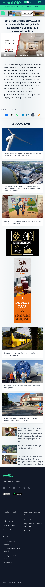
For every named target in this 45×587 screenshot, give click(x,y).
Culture (20, 7)
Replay (7, 7)
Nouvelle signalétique (32, 531)
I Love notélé (7, 563)
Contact (5, 516)
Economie (36, 7)
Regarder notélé (9, 525)
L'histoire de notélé (9, 512)
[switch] (26, 2)
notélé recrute (8, 521)
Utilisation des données (11, 537)
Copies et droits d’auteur (12, 530)
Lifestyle (28, 7)
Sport (13, 7)
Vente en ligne (29, 519)
